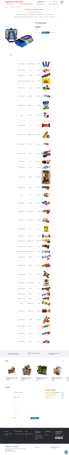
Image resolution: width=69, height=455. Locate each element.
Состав (11, 55)
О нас (46, 433)
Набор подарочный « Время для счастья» (57, 378)
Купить (43, 32)
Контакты (46, 435)
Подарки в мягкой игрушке (19, 433)
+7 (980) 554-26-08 (36, 16)
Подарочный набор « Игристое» (12, 378)
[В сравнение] (32, 22)
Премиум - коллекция (38, 436)
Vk (35, 448)
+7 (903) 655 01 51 (59, 433)
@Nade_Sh (53, 16)
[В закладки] (30, 22)
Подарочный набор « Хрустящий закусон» (42, 378)
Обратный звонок (40, 2)
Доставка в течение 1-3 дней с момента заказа (15, 354)
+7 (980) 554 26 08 (41, 1)
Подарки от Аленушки (14, 2)
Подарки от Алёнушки (11, 446)
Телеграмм (50, 16)
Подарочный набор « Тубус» (27, 378)
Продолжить (34, 418)
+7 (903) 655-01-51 (43, 16)
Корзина (62, 2)
